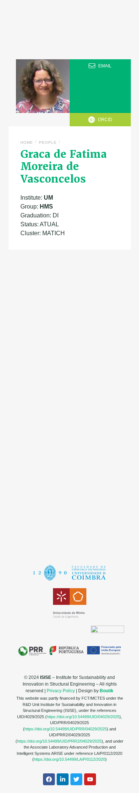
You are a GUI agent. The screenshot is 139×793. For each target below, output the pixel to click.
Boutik (106, 690)
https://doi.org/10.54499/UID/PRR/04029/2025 (65, 729)
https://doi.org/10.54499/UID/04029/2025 (83, 716)
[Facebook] (49, 779)
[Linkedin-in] (63, 779)
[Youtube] (90, 779)
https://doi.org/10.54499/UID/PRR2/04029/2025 (59, 741)
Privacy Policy (61, 690)
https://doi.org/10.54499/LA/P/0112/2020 (69, 759)
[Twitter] (76, 779)
